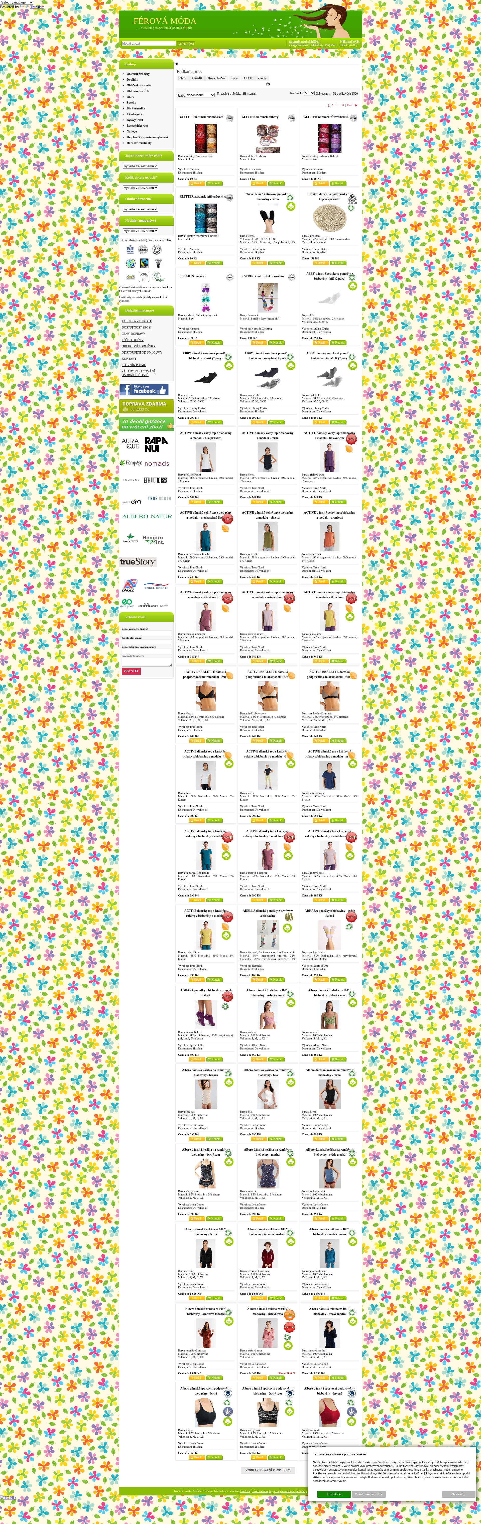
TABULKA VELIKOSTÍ (137, 321)
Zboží (182, 78)
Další (350, 105)
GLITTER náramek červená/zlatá (201, 117)
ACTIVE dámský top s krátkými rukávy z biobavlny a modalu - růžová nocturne (267, 836)
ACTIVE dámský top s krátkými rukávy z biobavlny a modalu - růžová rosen (329, 836)
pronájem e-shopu (284, 1491)
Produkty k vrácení (133, 655)
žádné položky (348, 45)
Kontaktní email (132, 637)
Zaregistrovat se (298, 45)
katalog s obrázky (230, 93)
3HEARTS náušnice (193, 276)
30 (342, 105)
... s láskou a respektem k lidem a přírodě (165, 28)
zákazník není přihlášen (304, 41)
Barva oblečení (216, 78)
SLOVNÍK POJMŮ (134, 365)
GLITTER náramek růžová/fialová (326, 117)
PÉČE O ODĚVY (133, 340)
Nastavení (458, 1494)
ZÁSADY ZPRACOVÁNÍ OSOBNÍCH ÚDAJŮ (138, 373)
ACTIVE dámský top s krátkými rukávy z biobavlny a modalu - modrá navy (329, 756)
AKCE (248, 78)
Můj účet (330, 45)
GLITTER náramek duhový (260, 117)
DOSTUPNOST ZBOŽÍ (136, 327)
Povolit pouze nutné (369, 1494)
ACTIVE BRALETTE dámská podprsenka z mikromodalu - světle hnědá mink (329, 677)
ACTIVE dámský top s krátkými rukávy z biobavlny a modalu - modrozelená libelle (205, 836)
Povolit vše (334, 1494)
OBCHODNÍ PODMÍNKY (139, 346)
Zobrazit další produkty (268, 1470)
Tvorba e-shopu (261, 1491)
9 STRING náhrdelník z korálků (263, 276)
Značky (262, 78)
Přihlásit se (316, 45)
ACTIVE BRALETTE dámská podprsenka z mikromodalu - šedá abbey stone (268, 677)
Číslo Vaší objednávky (135, 628)
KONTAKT (129, 359)
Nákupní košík (349, 41)
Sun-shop (301, 1491)
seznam (252, 93)
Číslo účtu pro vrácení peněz (139, 646)
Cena (234, 78)
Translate (37, 7)
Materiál (197, 78)
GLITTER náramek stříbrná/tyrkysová (205, 196)
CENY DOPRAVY (133, 334)
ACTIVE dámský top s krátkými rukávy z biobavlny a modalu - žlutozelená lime (205, 916)
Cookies (245, 1491)
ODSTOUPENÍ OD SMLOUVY (142, 352)
